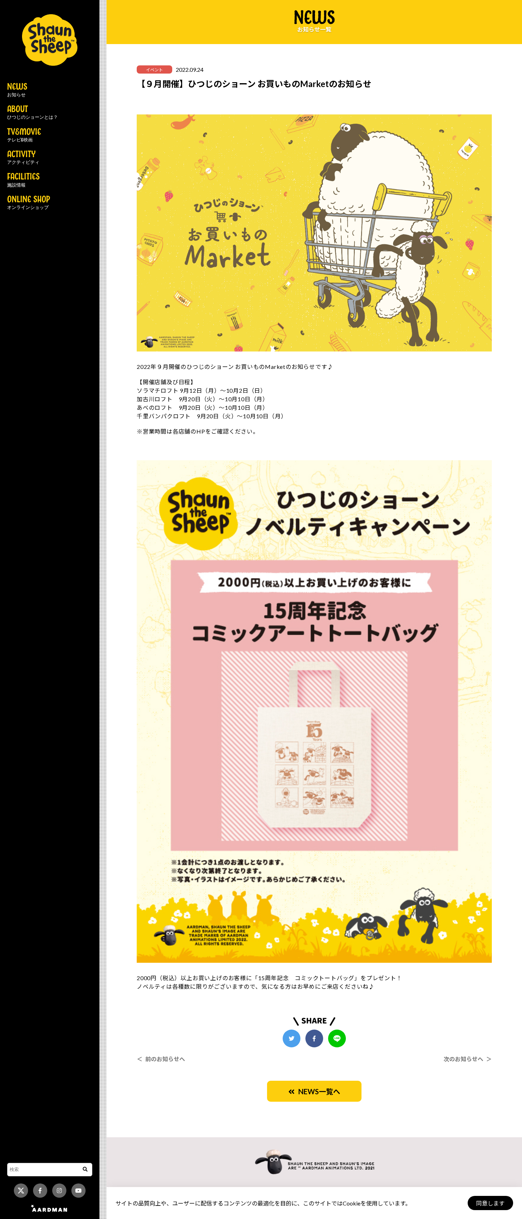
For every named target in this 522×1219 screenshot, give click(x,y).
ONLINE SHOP (28, 203)
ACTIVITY (23, 158)
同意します (490, 1203)
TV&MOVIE (24, 135)
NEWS (17, 90)
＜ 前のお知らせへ (161, 1059)
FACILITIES (23, 180)
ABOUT (32, 112)
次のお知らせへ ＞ (468, 1059)
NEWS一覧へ (317, 1091)
